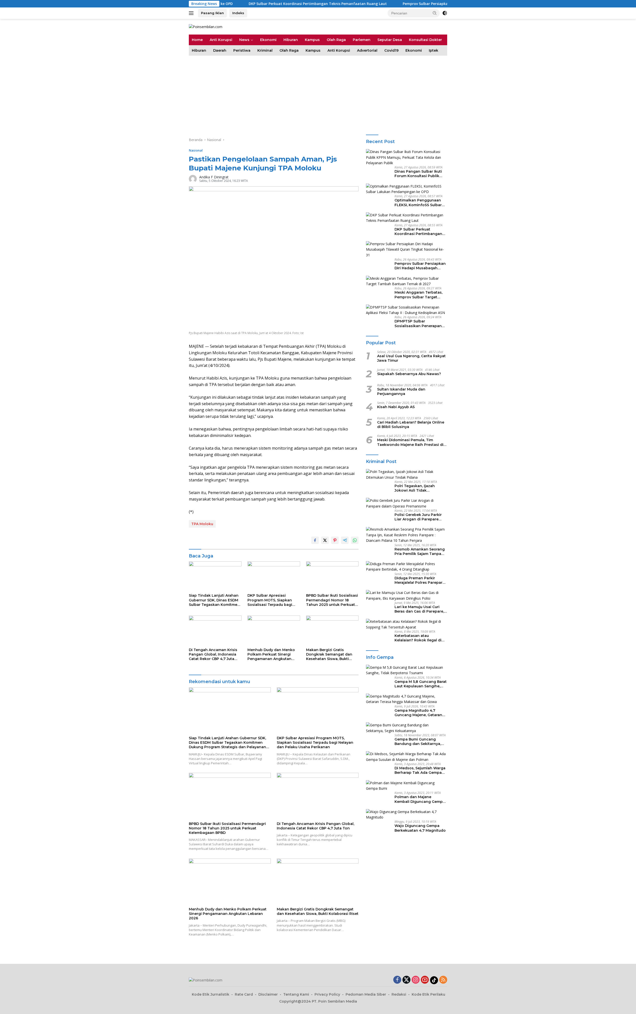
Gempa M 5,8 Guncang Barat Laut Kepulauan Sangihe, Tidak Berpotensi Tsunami (421, 683)
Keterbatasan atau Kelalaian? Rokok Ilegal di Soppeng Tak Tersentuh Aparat (418, 637)
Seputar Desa (389, 40)
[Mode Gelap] (444, 13)
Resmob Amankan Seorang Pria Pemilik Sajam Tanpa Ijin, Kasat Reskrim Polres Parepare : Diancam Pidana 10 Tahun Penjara (420, 551)
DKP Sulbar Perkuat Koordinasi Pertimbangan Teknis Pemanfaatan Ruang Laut (276, 3)
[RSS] (443, 980)
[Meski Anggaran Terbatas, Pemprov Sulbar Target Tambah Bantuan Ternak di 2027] (406, 281)
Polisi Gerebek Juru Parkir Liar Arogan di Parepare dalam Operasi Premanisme (420, 516)
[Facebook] (397, 980)
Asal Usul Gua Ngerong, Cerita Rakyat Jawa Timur (411, 358)
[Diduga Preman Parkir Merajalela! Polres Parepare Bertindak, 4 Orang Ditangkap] (406, 566)
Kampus (312, 40)
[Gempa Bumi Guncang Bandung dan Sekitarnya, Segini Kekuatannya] (406, 728)
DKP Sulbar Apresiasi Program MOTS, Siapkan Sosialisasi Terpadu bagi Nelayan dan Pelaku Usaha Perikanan (272, 600)
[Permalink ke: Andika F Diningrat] (193, 178)
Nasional (196, 150)
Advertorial (367, 50)
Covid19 (391, 50)
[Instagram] (416, 980)
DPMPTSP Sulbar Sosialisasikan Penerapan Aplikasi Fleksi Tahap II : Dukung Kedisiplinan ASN (418, 323)
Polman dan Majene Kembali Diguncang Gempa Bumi (420, 799)
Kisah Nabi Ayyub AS (396, 407)
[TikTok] (434, 980)
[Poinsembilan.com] (205, 26)
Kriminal (265, 50)
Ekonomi (268, 40)
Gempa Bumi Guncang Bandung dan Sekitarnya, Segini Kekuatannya (418, 741)
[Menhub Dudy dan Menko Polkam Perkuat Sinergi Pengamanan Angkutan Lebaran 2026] (273, 630)
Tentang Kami (296, 994)
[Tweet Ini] (325, 540)
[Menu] (192, 13)
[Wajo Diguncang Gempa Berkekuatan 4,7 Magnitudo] (406, 814)
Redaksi (399, 994)
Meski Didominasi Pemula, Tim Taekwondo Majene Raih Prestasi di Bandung (410, 442)
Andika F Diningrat (214, 177)
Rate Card (244, 994)
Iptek (433, 50)
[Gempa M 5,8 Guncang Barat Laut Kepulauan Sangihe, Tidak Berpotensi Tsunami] (406, 670)
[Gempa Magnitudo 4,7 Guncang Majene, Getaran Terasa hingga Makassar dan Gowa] (406, 699)
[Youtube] (425, 980)
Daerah (219, 50)
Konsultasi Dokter (425, 40)
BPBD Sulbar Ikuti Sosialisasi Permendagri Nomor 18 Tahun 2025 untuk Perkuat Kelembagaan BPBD (332, 600)
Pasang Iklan (212, 13)
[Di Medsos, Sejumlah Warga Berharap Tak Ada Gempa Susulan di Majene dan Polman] (406, 756)
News (244, 40)
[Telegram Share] (345, 540)
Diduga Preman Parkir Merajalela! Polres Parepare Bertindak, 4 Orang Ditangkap (420, 580)
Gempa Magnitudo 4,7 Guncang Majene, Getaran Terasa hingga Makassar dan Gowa (418, 712)
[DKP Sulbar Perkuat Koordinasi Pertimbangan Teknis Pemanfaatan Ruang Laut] (406, 218)
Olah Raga (336, 40)
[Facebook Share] (315, 540)
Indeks (238, 13)
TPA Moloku (202, 524)
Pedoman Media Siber (366, 994)
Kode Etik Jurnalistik (210, 994)
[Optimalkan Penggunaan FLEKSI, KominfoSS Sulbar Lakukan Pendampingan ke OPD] (406, 189)
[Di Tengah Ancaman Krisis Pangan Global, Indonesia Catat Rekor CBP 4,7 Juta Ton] (215, 630)
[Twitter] (406, 980)
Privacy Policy (327, 994)
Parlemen (361, 40)
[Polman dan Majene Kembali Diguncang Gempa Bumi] (406, 785)
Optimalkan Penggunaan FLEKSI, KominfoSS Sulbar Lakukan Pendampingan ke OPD (420, 202)
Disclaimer (268, 994)
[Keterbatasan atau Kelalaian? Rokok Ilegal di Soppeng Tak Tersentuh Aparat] (406, 624)
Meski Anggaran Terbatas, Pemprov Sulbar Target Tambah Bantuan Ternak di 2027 (420, 294)
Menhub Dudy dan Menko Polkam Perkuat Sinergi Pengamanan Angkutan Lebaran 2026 (271, 654)
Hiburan (290, 40)
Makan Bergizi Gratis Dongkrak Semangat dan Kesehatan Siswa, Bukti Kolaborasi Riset (329, 654)
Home (197, 40)
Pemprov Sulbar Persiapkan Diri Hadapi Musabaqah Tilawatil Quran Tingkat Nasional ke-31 (440, 3)
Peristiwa (241, 50)
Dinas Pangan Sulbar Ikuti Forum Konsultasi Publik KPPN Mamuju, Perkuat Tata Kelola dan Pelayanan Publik (421, 173)
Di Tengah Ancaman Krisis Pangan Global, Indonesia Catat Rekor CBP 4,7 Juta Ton (213, 654)
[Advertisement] (318, 93)
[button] (435, 13)
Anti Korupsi (221, 40)
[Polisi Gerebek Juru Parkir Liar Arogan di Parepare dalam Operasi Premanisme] (406, 503)
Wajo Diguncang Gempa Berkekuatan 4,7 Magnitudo (420, 827)
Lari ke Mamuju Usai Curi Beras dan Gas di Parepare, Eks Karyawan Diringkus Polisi (419, 609)
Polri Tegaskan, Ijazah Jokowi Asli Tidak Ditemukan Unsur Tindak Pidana (417, 488)
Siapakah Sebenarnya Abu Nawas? (409, 374)
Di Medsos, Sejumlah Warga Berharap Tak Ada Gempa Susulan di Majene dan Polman (420, 770)
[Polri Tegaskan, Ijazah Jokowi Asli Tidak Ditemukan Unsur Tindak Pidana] (406, 474)
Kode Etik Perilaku (428, 994)
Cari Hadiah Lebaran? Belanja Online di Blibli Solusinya (410, 424)
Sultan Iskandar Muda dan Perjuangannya (401, 391)
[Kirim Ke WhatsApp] (354, 540)
